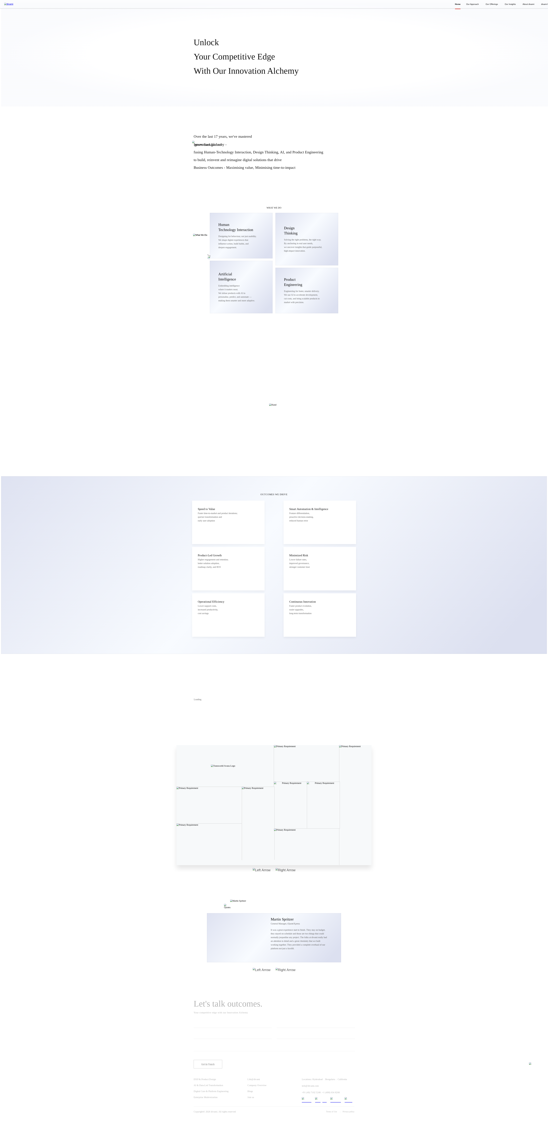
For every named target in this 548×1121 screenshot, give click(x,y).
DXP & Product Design (205, 1079)
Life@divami (253, 1079)
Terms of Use (331, 1112)
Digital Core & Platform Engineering (211, 1091)
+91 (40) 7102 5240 (311, 1092)
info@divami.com (310, 1086)
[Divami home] (8, 4)
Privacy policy (348, 1112)
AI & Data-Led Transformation (208, 1085)
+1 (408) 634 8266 (331, 1092)
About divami (528, 4)
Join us (250, 1097)
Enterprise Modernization (206, 1097)
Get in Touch (207, 1064)
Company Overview (257, 1085)
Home (458, 4)
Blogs (250, 1091)
